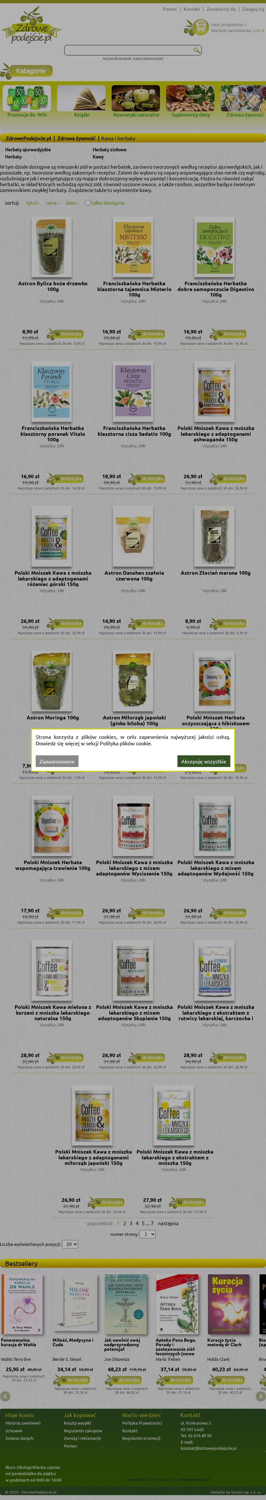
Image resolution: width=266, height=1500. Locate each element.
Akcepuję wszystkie (203, 761)
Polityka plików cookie (125, 743)
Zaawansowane (57, 761)
